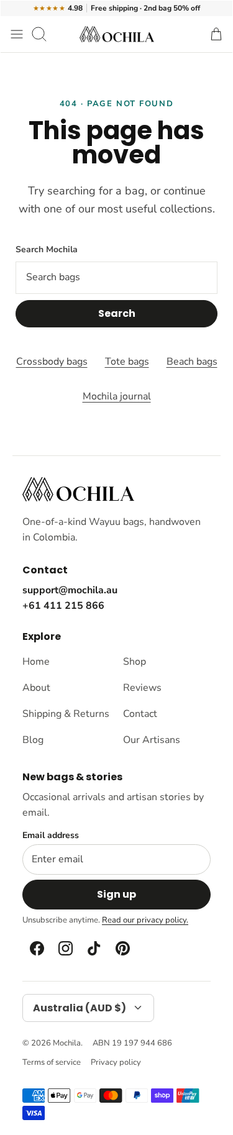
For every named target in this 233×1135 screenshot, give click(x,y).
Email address (50, 835)
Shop (134, 661)
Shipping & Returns (65, 714)
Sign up (116, 894)
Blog (32, 740)
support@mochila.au (69, 590)
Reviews (142, 688)
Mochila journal (117, 396)
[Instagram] (64, 948)
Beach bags (192, 361)
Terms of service (51, 1062)
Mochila (67, 1043)
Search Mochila (47, 249)
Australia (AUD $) (79, 1008)
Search (116, 313)
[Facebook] (36, 948)
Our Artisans (151, 740)
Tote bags (127, 361)
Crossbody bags (52, 361)
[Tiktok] (93, 948)
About (36, 688)
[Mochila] (117, 34)
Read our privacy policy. (145, 920)
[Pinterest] (121, 948)
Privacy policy (116, 1062)
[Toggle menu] (16, 34)
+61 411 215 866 (63, 606)
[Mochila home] (78, 489)
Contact (140, 714)
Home (36, 661)
